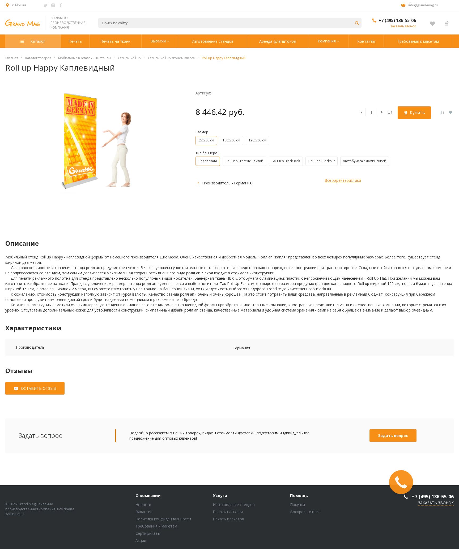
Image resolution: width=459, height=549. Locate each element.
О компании (147, 495)
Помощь (299, 495)
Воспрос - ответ (305, 511)
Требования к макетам (156, 526)
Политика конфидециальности (163, 518)
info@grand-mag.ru (423, 5)
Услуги (220, 495)
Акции (140, 540)
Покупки (297, 504)
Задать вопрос (393, 435)
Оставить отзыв (38, 388)
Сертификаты (147, 533)
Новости (143, 504)
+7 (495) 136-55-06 (397, 20)
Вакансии (143, 511)
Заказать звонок (403, 26)
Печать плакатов (228, 518)
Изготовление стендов (234, 504)
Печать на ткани (228, 511)
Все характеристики (343, 180)
